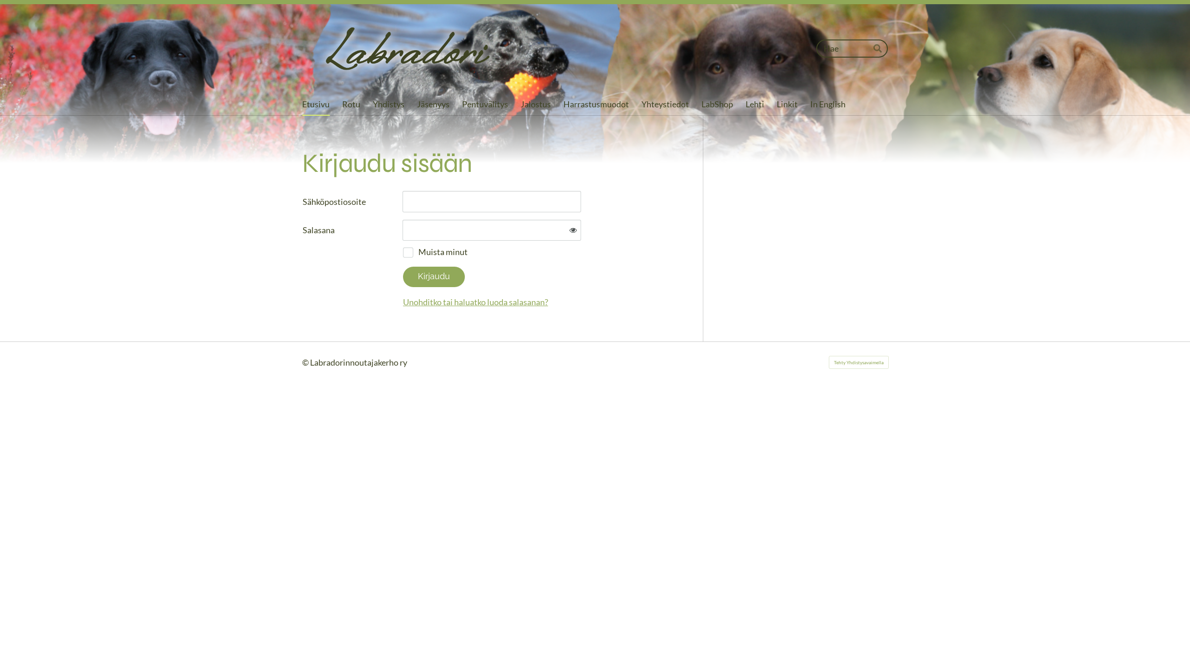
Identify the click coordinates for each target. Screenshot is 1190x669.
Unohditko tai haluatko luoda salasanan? (475, 302)
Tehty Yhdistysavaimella (859, 362)
